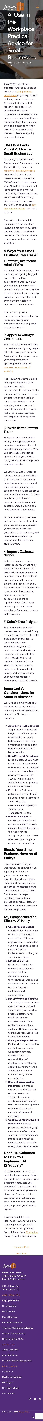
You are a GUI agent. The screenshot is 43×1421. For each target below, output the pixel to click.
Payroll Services (9, 1317)
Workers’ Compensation (13, 1333)
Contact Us (7, 1371)
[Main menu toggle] (37, 7)
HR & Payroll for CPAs (12, 1339)
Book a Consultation (12, 1377)
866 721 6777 (19, 1276)
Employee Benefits (11, 1300)
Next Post (21, 1253)
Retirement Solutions (12, 1322)
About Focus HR (10, 1349)
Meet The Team (9, 1355)
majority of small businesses (19, 170)
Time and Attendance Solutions (17, 1328)
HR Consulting (9, 1306)
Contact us (32, 1232)
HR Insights (8, 1382)
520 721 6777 (17, 1272)
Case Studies (8, 1393)
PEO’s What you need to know (17, 1360)
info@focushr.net (16, 1279)
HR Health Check (10, 1388)
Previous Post (21, 1247)
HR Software (8, 1311)
